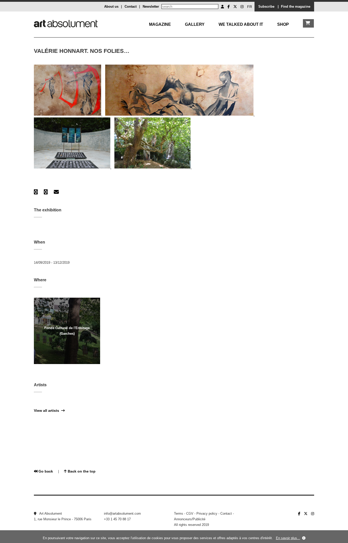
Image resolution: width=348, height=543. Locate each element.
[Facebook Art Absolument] (228, 7)
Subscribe (266, 6)
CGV (189, 513)
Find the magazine (295, 6)
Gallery (195, 24)
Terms (178, 513)
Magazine (160, 24)
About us (111, 6)
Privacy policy (206, 513)
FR (249, 7)
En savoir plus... (288, 538)
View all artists (47, 410)
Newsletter (151, 6)
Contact (131, 6)
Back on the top (81, 471)
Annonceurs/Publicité (189, 519)
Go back (45, 471)
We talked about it (241, 24)
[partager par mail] (56, 192)
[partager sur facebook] (36, 192)
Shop (283, 24)
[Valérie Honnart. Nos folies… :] (68, 114)
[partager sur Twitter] (46, 192)
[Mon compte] (222, 7)
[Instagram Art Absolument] (242, 7)
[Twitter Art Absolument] (235, 7)
